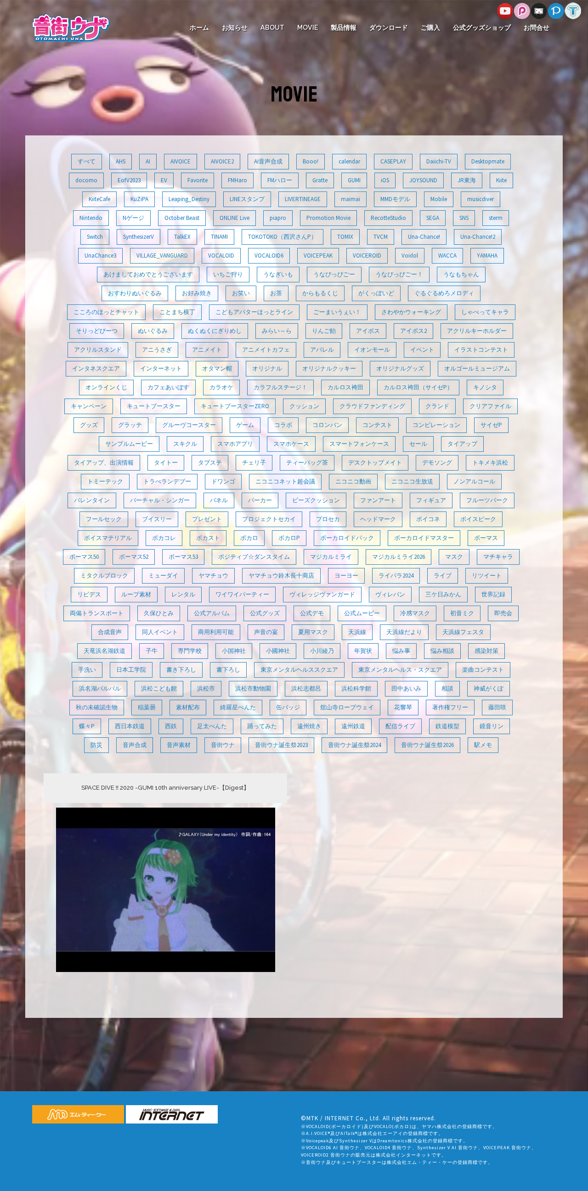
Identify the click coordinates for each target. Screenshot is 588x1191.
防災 (96, 745)
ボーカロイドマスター (424, 538)
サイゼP (491, 425)
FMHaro (237, 180)
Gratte (320, 180)
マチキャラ (498, 557)
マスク (454, 557)
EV (164, 180)
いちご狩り (228, 274)
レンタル (183, 594)
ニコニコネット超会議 (285, 481)
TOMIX (345, 237)
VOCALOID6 (268, 255)
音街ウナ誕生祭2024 (354, 745)
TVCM (380, 237)
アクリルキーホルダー (477, 331)
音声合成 (135, 745)
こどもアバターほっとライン (254, 312)
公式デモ (312, 613)
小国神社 (234, 651)
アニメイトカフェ (266, 350)
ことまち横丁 (177, 312)
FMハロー (279, 180)
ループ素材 (136, 594)
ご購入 (430, 27)
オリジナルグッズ (400, 368)
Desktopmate (487, 161)
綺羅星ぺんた (238, 707)
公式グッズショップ (482, 27)
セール (418, 444)
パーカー (260, 500)
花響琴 (403, 707)
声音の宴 (266, 632)
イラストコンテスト (481, 350)
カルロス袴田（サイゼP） (418, 387)
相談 (447, 688)
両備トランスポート (97, 613)
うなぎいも (278, 274)
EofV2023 (129, 180)
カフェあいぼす (168, 387)
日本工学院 (131, 670)
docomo (86, 180)
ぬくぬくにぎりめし (215, 331)
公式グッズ (265, 613)
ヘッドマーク (378, 519)
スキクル (185, 444)
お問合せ (536, 27)
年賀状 (363, 651)
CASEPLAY (393, 161)
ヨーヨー (346, 575)
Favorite (197, 180)
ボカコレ (164, 538)
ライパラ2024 (396, 575)
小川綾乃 (322, 651)
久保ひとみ (159, 613)
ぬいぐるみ (153, 331)
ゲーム (245, 425)
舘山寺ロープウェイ (347, 707)
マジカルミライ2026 (398, 557)
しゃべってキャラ (485, 312)
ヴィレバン (390, 594)
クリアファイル (490, 406)
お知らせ (235, 27)
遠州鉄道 (353, 726)
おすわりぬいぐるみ (135, 293)
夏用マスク (313, 632)
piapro (278, 218)
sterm (496, 218)
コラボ (283, 425)
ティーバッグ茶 (307, 462)
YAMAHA (487, 255)
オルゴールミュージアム (477, 368)
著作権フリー (450, 707)
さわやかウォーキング (411, 312)
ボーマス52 (133, 557)
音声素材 (179, 745)
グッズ (89, 425)
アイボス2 (413, 331)
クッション (304, 406)
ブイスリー (157, 519)
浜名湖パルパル (100, 688)
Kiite (501, 180)
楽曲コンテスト (483, 670)
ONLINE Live (234, 218)
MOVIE (307, 27)
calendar (349, 161)
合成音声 (110, 632)
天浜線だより (404, 632)
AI (148, 161)
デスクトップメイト (375, 462)
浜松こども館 (159, 688)
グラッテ (130, 425)
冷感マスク (415, 613)
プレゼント (207, 519)
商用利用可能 (216, 632)
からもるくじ (320, 293)
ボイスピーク (478, 519)
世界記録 (493, 594)
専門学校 (190, 651)
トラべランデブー (167, 481)
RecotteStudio (388, 218)
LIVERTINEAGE (303, 199)
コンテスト (377, 425)
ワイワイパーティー (242, 594)
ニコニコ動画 (353, 481)
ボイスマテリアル (108, 538)
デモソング (437, 462)
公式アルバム (212, 613)
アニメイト (207, 350)
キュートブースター (154, 406)
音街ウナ (223, 745)
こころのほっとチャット (106, 312)
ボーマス (486, 538)
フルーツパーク (487, 500)
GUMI (354, 180)
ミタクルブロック (104, 575)
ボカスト (208, 538)
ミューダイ (163, 575)
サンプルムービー (129, 444)
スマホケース (291, 444)
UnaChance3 (100, 255)
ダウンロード (388, 27)
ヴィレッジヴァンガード (322, 594)
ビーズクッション (316, 500)
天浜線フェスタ (463, 632)
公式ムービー (362, 613)
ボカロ (249, 538)
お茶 (276, 293)
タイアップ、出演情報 (104, 462)
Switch (95, 237)
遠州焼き (309, 726)
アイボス (368, 331)
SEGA (432, 218)
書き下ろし (181, 670)
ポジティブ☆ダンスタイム (254, 557)
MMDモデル (395, 199)
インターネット (161, 368)
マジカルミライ (331, 557)
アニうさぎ (157, 350)
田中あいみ (406, 688)
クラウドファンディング (372, 406)
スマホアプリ (235, 444)
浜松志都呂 (306, 688)
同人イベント (160, 632)
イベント (422, 350)
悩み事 (401, 651)
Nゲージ (133, 218)
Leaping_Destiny (189, 199)
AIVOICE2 (222, 161)
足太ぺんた (212, 726)
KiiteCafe (99, 199)
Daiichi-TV (438, 161)
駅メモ (483, 745)
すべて (87, 161)
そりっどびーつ (97, 331)
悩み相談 (442, 651)
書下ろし (228, 670)
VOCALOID (221, 255)
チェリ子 (254, 462)
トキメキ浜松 (490, 462)
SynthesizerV (138, 237)
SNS (464, 218)
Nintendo (90, 218)
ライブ (443, 575)
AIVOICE (180, 161)
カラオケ (221, 387)
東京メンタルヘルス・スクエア (400, 670)
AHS (120, 161)
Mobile (438, 199)
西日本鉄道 (130, 726)
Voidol (409, 255)
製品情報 (343, 27)
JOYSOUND (423, 180)
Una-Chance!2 (477, 237)
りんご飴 (324, 331)
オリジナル (267, 368)
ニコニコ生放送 (412, 481)
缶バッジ (288, 707)
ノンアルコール (474, 481)
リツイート (487, 575)
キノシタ (485, 387)
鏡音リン (491, 726)
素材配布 (188, 707)
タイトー (166, 462)
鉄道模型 (447, 726)
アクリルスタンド (98, 350)
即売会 (503, 613)
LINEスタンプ (247, 199)
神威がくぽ (488, 688)
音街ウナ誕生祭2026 (427, 745)
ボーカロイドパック (347, 538)
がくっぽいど (376, 293)
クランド (437, 406)
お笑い (241, 293)
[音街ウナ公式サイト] (71, 27)
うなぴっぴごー (334, 274)
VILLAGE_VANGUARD (162, 255)
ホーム (199, 27)
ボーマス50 (84, 557)
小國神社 (278, 651)
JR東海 (467, 180)
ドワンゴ (223, 481)
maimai (350, 199)
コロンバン (327, 425)
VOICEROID (367, 255)
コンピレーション (436, 425)
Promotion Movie (328, 218)
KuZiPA (139, 199)
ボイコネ (428, 519)
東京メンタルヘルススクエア (299, 670)
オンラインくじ (106, 387)
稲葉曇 (147, 707)
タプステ (210, 462)
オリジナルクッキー (329, 368)
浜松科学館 (356, 688)
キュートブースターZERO (235, 406)
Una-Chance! (424, 237)
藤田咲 (497, 707)
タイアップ (462, 444)
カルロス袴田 (345, 387)
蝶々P (87, 726)
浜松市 (206, 688)
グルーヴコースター (189, 425)
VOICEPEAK (318, 255)
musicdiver (480, 199)
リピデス (89, 594)
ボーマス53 (183, 557)
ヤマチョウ (213, 575)
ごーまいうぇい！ (337, 312)
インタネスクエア (96, 368)
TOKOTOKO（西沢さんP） (282, 237)
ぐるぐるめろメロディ (444, 293)
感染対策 (486, 651)
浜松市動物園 (253, 688)
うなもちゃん (461, 274)
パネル (219, 500)
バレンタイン (92, 500)
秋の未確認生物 (97, 707)
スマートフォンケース (359, 444)
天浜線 (357, 632)
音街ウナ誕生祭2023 (281, 745)
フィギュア (431, 500)
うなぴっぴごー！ (399, 274)
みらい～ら (277, 331)
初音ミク (462, 613)
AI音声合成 (268, 161)
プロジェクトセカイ (269, 519)
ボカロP (289, 538)
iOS (385, 180)
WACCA (447, 255)
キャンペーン (89, 406)
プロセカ (328, 519)
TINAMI (219, 237)
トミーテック (105, 481)
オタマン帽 (217, 368)
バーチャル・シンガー (160, 500)
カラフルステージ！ (280, 387)
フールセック (104, 519)
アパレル (322, 350)
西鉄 (171, 726)
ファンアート (378, 500)
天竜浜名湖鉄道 (104, 651)
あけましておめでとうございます (148, 274)
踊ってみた (262, 726)
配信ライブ (400, 726)
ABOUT (272, 27)
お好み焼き (197, 293)
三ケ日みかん (443, 594)
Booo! (310, 161)
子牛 (152, 651)
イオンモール (372, 350)
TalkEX (182, 237)
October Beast (181, 218)
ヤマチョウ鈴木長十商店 (281, 575)
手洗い (87, 670)
